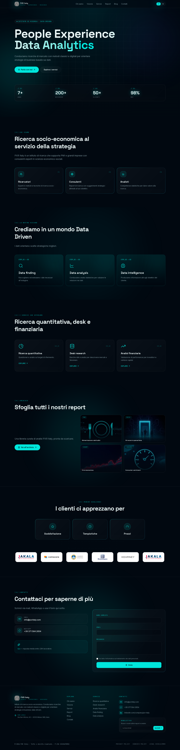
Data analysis (98, 716)
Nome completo (102, 615)
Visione (90, 4)
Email (98, 627)
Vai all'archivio (27, 447)
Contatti (124, 4)
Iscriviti (157, 728)
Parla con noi (26, 70)
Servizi (99, 4)
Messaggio (100, 639)
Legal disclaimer (157, 744)
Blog (116, 4)
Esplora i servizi (51, 70)
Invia (130, 665)
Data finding (98, 712)
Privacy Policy (123, 744)
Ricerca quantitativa (101, 701)
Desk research (99, 705)
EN (163, 4)
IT (158, 4)
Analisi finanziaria (100, 708)
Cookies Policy (140, 744)
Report (108, 4)
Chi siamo (79, 4)
